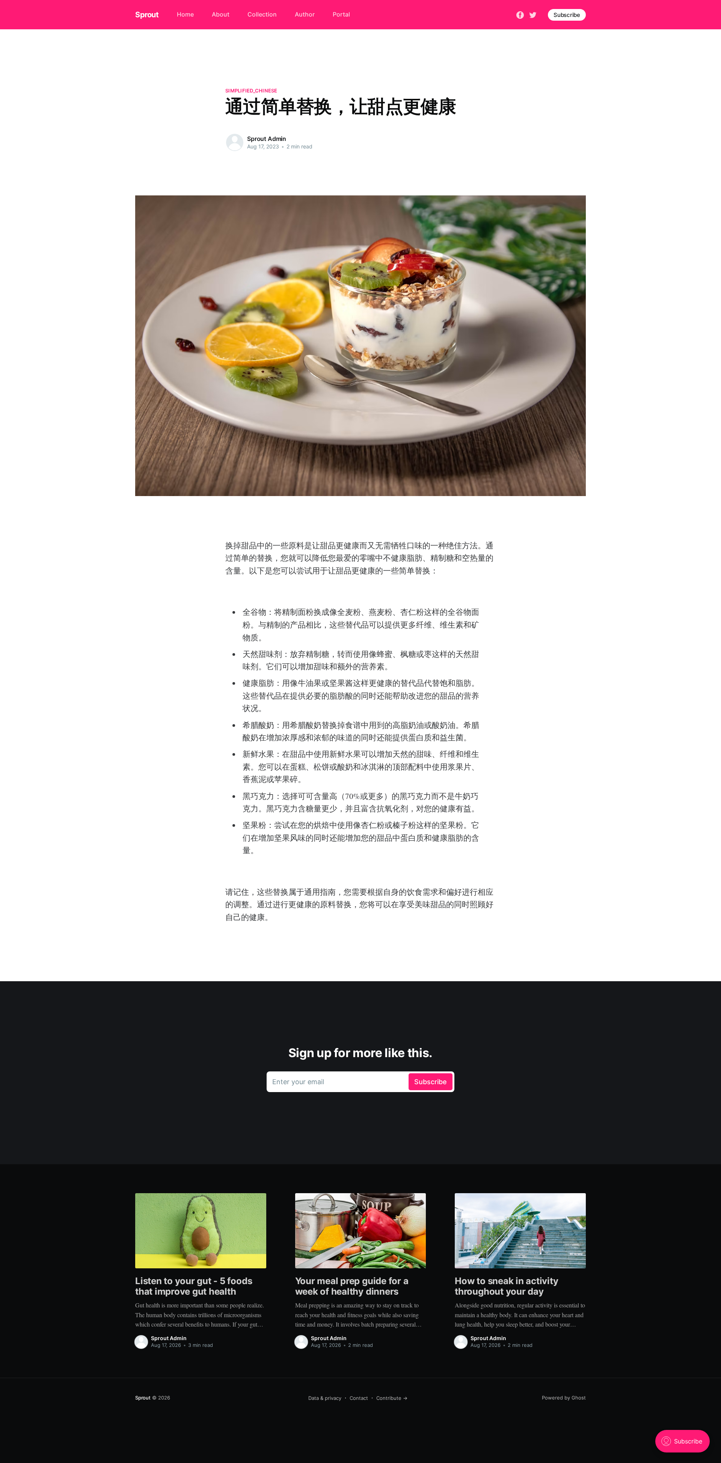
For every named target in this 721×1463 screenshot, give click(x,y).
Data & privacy (324, 1398)
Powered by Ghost (564, 1398)
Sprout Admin (266, 138)
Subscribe (567, 14)
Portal (341, 14)
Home (185, 14)
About (220, 14)
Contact (359, 1398)
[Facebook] (520, 14)
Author (305, 14)
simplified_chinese (251, 91)
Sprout (147, 14)
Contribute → (391, 1398)
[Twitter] (533, 14)
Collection (262, 14)
